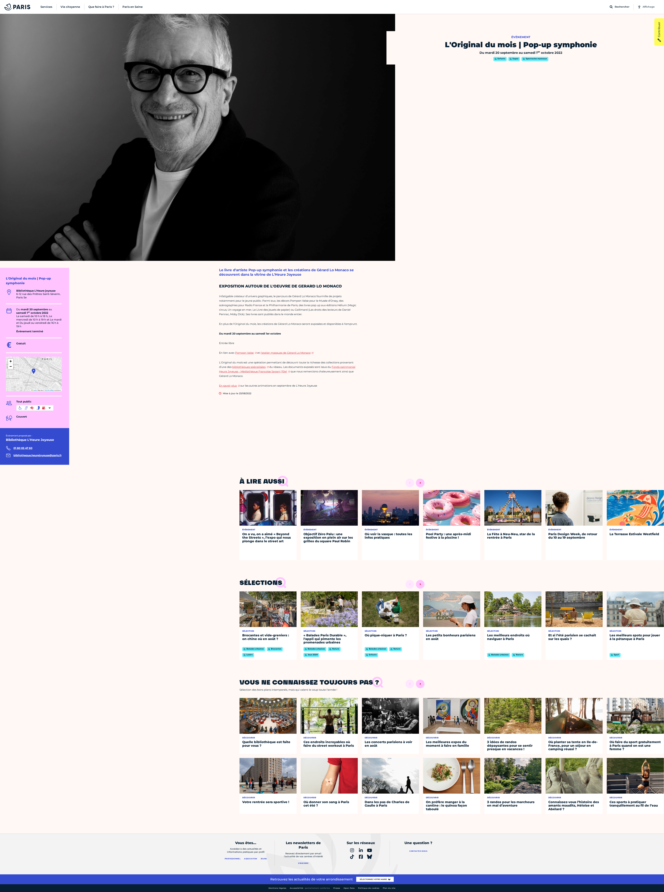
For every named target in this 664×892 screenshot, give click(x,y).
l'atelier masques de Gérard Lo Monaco (286, 352)
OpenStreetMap (49, 390)
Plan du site (389, 888)
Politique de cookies (368, 888)
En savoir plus (228, 385)
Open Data (349, 888)
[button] (33, 371)
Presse (336, 888)
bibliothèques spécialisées (249, 367)
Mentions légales (277, 888)
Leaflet (35, 390)
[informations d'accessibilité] (35, 408)
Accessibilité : (310, 888)
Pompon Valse (244, 352)
